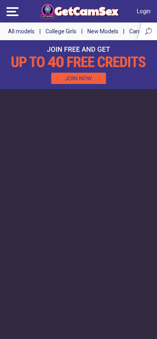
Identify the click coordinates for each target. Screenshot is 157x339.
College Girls (60, 31)
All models (21, 31)
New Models (102, 31)
